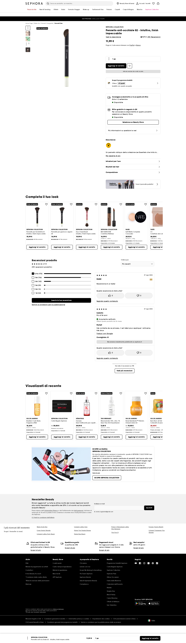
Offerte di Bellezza (58, 609)
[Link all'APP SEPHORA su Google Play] (141, 603)
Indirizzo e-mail (99, 504)
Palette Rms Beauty (79, 534)
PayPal (132, 45)
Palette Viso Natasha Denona (82, 530)
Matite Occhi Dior (42, 527)
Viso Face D (114, 532)
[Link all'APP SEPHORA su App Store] (154, 603)
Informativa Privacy (51, 510)
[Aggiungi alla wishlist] (46, 204)
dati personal (78, 510)
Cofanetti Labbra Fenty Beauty (46, 534)
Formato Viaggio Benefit (156, 527)
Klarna (138, 45)
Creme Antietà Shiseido (44, 530)
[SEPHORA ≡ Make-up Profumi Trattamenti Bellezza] (34, 3)
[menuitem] (125, 3)
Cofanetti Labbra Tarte (80, 527)
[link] (61, 300)
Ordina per (125, 260)
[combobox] (137, 264)
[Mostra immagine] (28, 28)
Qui (27, 610)
